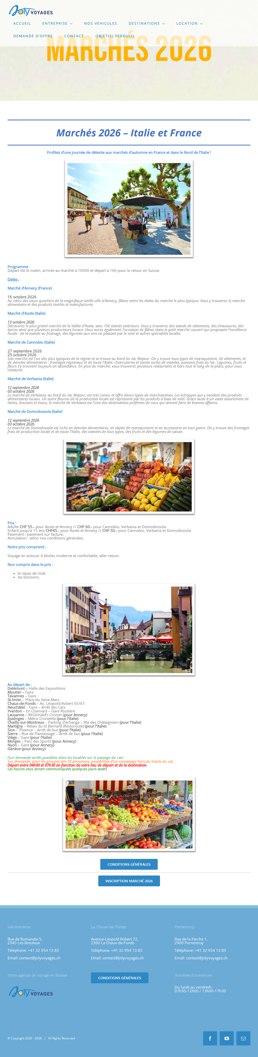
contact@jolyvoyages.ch (39, 957)
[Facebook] (210, 1038)
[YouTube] (227, 1038)
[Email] (243, 1038)
